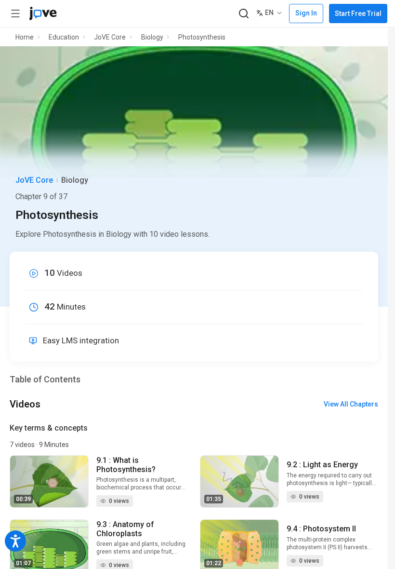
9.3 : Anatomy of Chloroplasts (125, 529)
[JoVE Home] (43, 13)
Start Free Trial (358, 13)
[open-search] (243, 14)
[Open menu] (15, 13)
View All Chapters (351, 404)
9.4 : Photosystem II (321, 528)
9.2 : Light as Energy (322, 464)
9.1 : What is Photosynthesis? (126, 465)
